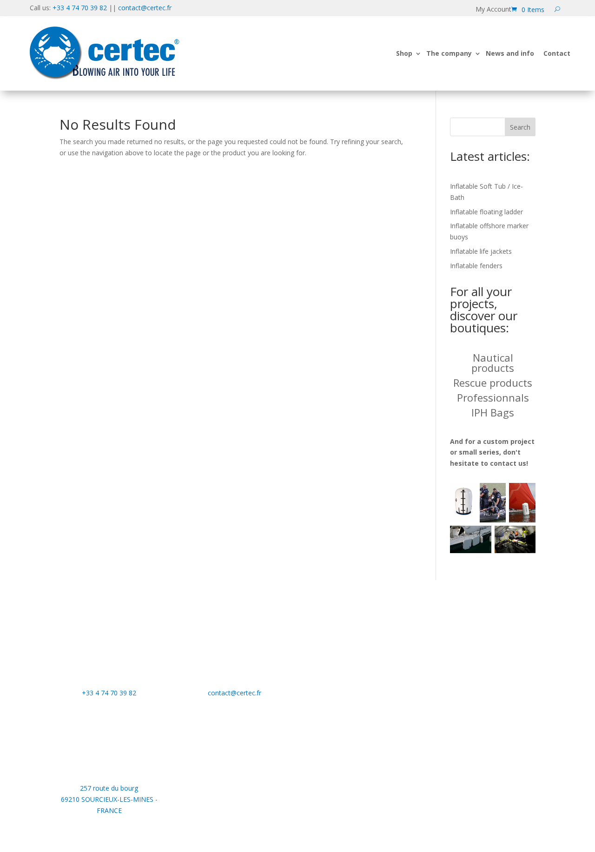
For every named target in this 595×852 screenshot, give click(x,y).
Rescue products (492, 383)
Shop (404, 53)
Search (520, 127)
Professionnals (493, 397)
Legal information (462, 679)
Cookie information (465, 665)
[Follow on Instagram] (378, 651)
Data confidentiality (465, 651)
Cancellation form (462, 693)
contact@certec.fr (145, 7)
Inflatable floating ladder (486, 211)
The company (449, 53)
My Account (493, 9)
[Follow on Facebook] (360, 651)
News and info (510, 53)
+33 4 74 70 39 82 (80, 7)
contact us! (509, 463)
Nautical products (492, 362)
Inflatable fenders (476, 265)
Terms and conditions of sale (479, 707)
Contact (556, 53)
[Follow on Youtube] (341, 651)
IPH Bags (492, 412)
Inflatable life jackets (481, 251)
